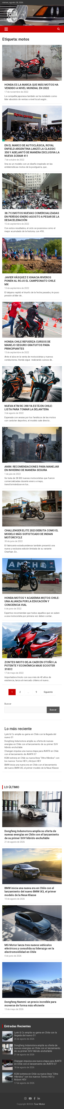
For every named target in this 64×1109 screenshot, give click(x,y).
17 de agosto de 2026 (24, 1083)
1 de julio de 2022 (12, 474)
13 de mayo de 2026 (14, 1009)
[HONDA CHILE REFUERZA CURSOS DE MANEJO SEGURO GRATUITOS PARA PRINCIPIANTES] (32, 320)
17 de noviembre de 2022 (16, 92)
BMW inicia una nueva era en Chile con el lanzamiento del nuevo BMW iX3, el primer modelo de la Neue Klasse (30, 891)
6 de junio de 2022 (12, 608)
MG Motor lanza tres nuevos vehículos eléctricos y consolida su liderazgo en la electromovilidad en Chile (29, 948)
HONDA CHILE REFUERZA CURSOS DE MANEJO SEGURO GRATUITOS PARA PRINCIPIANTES (27, 345)
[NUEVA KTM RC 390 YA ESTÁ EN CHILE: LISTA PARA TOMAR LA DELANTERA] (32, 384)
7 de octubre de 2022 (14, 160)
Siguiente (48, 692)
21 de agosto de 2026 (14, 842)
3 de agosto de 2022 (14, 413)
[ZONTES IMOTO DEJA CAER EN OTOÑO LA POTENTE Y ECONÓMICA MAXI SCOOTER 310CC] (32, 640)
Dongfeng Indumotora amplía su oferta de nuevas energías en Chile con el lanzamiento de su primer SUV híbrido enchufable (31, 744)
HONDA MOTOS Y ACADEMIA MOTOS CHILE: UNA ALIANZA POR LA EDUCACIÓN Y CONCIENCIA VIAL (31, 601)
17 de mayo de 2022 (14, 673)
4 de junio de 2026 (12, 956)
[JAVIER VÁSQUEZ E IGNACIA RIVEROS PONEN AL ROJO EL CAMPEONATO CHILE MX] (32, 255)
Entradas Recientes (17, 1026)
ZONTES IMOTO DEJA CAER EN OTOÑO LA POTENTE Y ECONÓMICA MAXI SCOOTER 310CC (30, 666)
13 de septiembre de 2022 (16, 288)
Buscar (7, 703)
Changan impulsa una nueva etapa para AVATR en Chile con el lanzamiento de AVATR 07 (37, 1062)
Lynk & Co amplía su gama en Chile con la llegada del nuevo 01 (35, 1034)
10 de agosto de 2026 (14, 899)
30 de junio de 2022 (13, 541)
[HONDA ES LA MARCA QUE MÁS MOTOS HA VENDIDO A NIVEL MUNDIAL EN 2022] (32, 63)
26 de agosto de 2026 (24, 1039)
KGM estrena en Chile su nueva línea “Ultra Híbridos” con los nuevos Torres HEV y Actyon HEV (36, 1076)
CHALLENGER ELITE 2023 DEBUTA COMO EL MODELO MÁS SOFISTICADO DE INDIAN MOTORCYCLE (31, 534)
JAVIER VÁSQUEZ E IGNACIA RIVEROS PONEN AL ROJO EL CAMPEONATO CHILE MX (30, 281)
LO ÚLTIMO (11, 787)
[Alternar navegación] (6, 29)
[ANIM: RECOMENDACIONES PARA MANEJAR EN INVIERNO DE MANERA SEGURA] (32, 445)
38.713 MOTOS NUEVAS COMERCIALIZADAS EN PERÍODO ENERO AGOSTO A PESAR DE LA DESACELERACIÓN (31, 216)
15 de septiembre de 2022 (16, 224)
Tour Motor (39, 1104)
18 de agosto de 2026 (24, 1067)
